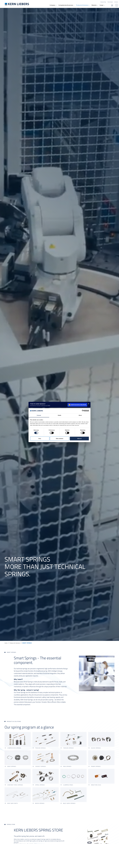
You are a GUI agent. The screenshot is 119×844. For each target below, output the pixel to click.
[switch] (52, 433)
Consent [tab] (39, 415)
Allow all (79, 438)
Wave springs (11, 766)
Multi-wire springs (69, 803)
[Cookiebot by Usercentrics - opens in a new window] (83, 411)
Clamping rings (68, 785)
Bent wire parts (12, 803)
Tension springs (40, 748)
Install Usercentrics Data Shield (78, 404)
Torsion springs (68, 748)
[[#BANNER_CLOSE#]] (88, 404)
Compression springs (14, 748)
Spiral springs (40, 785)
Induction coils (96, 785)
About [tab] (80, 415)
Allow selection (59, 438)
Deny (39, 438)
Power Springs (96, 766)
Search (116, 5)
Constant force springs (15, 785)
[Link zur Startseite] (17, 4)
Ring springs (67, 766)
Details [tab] (59, 415)
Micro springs (39, 803)
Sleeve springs (96, 748)
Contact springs (40, 766)
